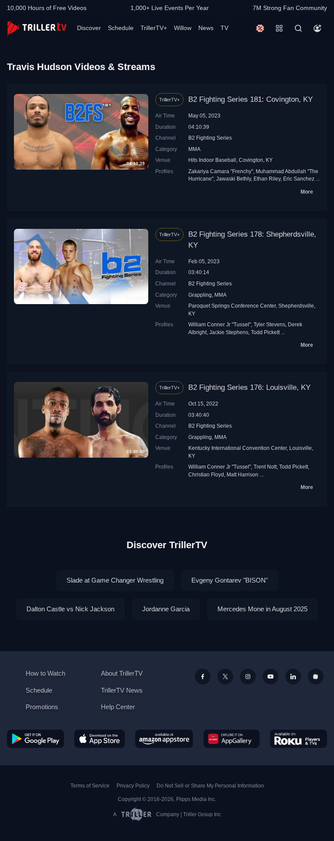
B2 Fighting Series (210, 138)
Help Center (118, 706)
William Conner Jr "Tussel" (219, 324)
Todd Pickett (265, 332)
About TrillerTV (122, 673)
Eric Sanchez (298, 178)
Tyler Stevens (269, 324)
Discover (89, 27)
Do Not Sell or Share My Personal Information (210, 786)
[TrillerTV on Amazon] (164, 739)
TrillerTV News (122, 690)
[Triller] (316, 676)
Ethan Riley (267, 178)
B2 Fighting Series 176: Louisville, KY (249, 387)
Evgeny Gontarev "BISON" (229, 580)
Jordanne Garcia (166, 609)
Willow (182, 27)
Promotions (42, 706)
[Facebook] (202, 676)
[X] (225, 676)
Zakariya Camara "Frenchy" (220, 171)
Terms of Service (90, 786)
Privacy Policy (133, 786)
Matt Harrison (242, 474)
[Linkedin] (293, 676)
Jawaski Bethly (233, 178)
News (206, 27)
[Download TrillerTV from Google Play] (35, 739)
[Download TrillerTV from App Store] (99, 739)
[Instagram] (248, 676)
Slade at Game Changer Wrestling (115, 580)
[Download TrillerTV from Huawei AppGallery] (232, 739)
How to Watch (45, 673)
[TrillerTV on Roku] (298, 739)
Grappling (200, 295)
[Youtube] (270, 676)
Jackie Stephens (228, 332)
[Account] (317, 28)
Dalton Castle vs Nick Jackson (70, 609)
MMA (194, 149)
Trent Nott (265, 466)
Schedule (121, 27)
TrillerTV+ (153, 27)
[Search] (298, 28)
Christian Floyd (206, 474)
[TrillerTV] (37, 28)
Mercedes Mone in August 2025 (262, 609)
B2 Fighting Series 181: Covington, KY (250, 99)
